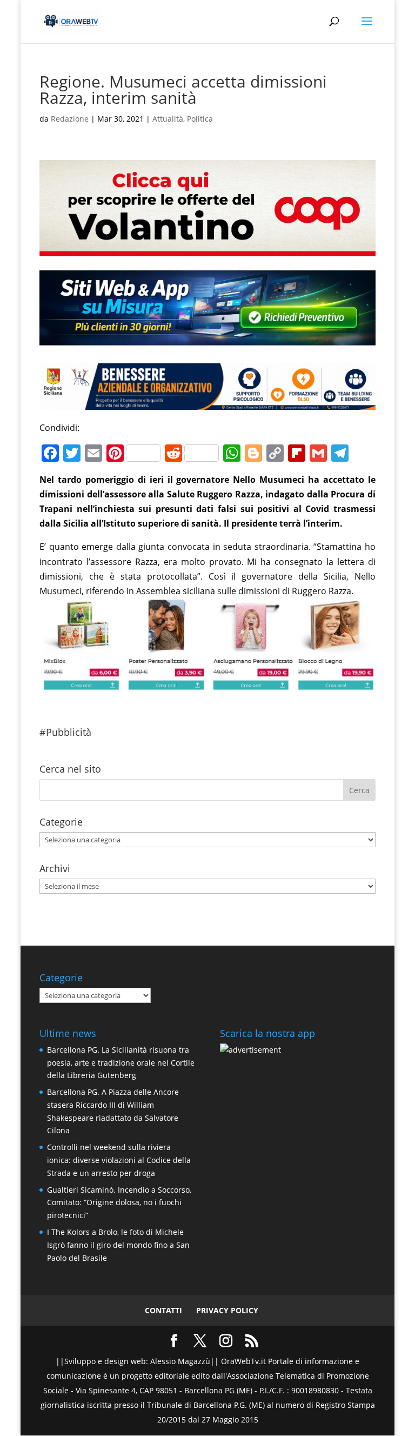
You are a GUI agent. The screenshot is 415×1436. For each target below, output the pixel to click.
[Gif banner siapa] (207, 402)
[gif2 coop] (207, 249)
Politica (200, 119)
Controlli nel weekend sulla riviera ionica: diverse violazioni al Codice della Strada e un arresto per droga (119, 1160)
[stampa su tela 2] (207, 683)
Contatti (163, 1310)
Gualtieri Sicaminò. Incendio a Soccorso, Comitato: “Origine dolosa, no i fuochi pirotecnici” (119, 1203)
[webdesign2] (207, 345)
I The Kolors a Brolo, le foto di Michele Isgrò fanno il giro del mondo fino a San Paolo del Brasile (118, 1245)
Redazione (70, 119)
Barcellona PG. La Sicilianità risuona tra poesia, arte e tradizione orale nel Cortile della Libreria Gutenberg (121, 1063)
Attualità (167, 119)
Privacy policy (227, 1310)
